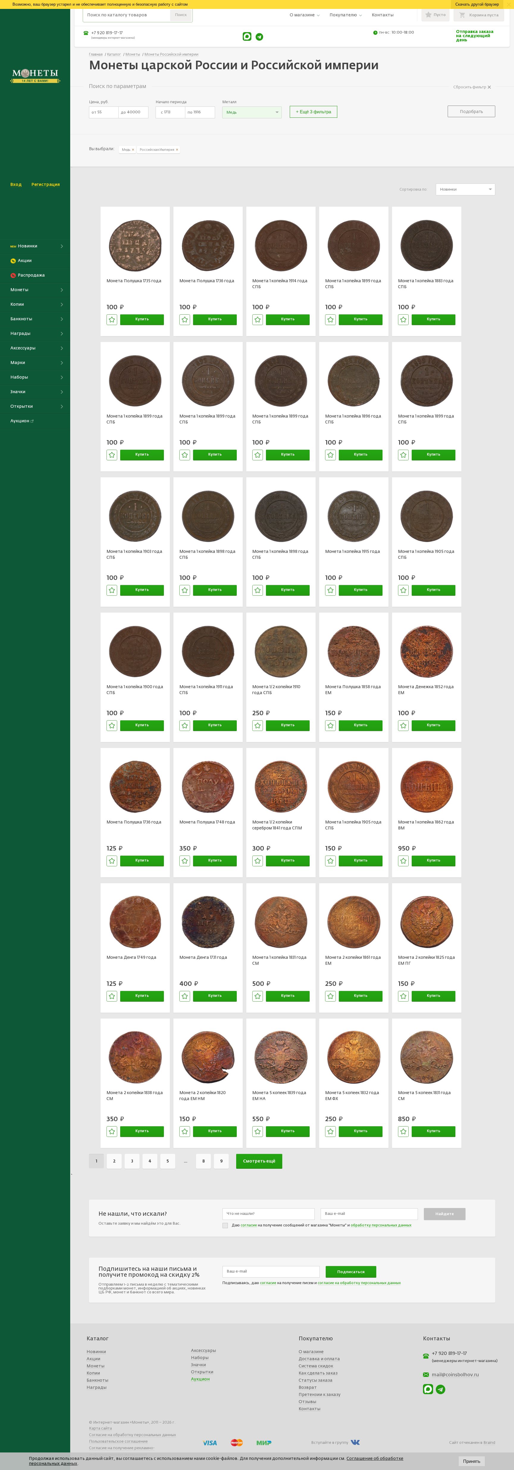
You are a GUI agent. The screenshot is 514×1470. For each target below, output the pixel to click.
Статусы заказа (316, 1380)
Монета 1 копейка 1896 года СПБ (353, 419)
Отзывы (307, 1402)
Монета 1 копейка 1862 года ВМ (426, 825)
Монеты (95, 1366)
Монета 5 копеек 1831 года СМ (424, 1096)
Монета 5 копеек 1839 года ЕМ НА (279, 1096)
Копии (93, 1373)
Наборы (200, 1358)
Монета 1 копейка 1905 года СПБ (426, 555)
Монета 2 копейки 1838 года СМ (134, 1096)
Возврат (308, 1388)
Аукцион (200, 1379)
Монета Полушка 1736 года (206, 281)
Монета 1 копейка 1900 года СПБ (134, 690)
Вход (15, 185)
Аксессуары (203, 1351)
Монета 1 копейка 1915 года (352, 552)
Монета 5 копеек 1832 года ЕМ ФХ (352, 1096)
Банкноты (97, 1380)
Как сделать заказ (318, 1373)
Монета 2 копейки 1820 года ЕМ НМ (202, 1096)
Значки (198, 1365)
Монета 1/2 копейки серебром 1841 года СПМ (277, 825)
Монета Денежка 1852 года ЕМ (426, 690)
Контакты (383, 15)
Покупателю (343, 15)
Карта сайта (100, 1428)
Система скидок (316, 1366)
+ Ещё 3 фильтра (313, 111)
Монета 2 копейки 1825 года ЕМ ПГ (426, 961)
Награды (96, 1388)
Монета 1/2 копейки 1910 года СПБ (276, 690)
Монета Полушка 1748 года (207, 822)
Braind (489, 1443)
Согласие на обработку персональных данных (132, 1435)
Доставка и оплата (319, 1359)
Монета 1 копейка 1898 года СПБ (207, 555)
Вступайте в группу (329, 1443)
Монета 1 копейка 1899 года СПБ (353, 284)
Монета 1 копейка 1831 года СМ (279, 961)
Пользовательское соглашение (118, 1442)
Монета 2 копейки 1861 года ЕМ (353, 961)
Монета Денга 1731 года (203, 958)
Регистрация (46, 185)
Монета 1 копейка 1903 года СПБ (134, 555)
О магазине (302, 15)
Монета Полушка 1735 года (134, 281)
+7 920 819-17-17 (107, 33)
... (185, 1161)
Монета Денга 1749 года (131, 958)
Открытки (202, 1372)
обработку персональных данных (381, 1225)
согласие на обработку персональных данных (359, 1283)
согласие (249, 1225)
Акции (93, 1359)
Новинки (96, 1352)
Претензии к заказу (320, 1395)
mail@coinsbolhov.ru (455, 1375)
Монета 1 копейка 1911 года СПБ (206, 690)
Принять (471, 1461)
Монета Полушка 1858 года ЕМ (353, 690)
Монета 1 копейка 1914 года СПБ (280, 284)
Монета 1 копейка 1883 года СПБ (426, 284)
